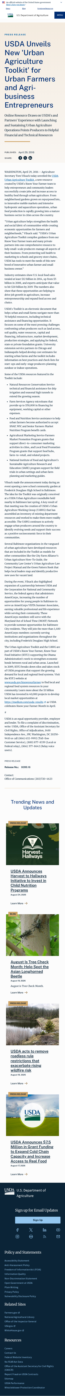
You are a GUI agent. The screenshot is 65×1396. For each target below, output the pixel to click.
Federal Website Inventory (18, 1357)
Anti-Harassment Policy (17, 1265)
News (8, 8)
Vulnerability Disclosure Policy (20, 1296)
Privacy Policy (12, 1291)
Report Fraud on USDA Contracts (21, 1374)
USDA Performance (14, 1383)
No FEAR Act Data (14, 1361)
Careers (8, 1348)
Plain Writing (11, 1287)
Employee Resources (45, 8)
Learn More (17, 903)
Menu (60, 15)
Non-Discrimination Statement (21, 1278)
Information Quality (15, 1273)
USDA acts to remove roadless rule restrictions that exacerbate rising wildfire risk (29, 1060)
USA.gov (9, 1325)
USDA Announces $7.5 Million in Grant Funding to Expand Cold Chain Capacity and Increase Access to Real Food (32, 1151)
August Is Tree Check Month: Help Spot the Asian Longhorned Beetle (30, 969)
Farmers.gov (11, 1312)
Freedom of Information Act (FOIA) (23, 1269)
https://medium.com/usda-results (24, 702)
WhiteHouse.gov (13, 1330)
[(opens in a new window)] (17, 1230)
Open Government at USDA (18, 1282)
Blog (24, 8)
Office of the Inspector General (20, 1321)
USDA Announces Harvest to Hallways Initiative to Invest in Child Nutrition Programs (29, 880)
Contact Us (10, 1352)
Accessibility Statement (17, 1260)
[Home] (10, 17)
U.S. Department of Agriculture (32, 15)
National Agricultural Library (19, 1316)
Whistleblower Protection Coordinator (25, 1387)
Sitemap (9, 1378)
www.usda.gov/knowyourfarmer (23, 682)
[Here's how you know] (32, 3)
